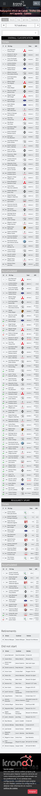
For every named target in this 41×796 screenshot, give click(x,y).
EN (36, 3)
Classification (34, 20)
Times (18, 20)
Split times (26, 20)
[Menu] (4, 3)
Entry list (12, 20)
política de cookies (11, 788)
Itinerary (5, 20)
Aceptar (32, 791)
